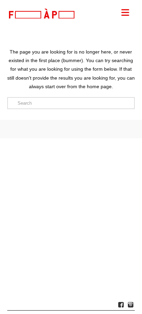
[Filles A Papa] (41, 13)
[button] (125, 12)
